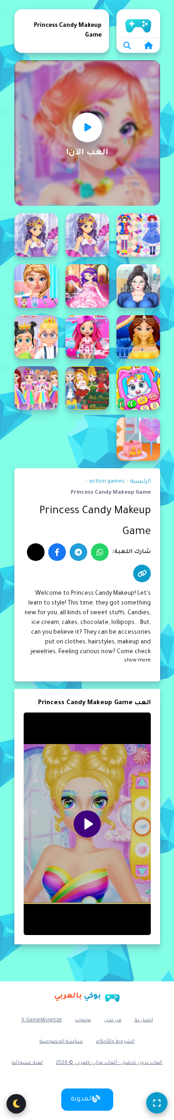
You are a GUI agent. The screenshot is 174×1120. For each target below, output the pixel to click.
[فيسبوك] (57, 552)
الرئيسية (138, 23)
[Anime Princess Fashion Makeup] (138, 286)
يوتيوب (83, 1020)
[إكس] (36, 552)
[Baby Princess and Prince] (36, 337)
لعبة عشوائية (27, 1063)
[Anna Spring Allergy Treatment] (36, 286)
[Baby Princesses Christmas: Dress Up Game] (87, 388)
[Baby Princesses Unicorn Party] (36, 388)
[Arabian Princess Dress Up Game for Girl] (138, 337)
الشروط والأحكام (115, 1041)
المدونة (82, 1099)
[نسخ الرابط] (142, 573)
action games (107, 482)
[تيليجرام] (78, 552)
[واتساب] (100, 552)
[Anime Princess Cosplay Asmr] (138, 235)
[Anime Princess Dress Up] (87, 235)
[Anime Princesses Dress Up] (87, 286)
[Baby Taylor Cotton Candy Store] (138, 439)
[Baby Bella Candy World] (87, 337)
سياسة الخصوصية (61, 1041)
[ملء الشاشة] (157, 1103)
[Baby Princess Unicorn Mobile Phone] (138, 388)
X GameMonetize (41, 1020)
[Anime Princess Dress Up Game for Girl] (36, 235)
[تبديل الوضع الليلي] (16, 1104)
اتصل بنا (144, 1020)
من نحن (113, 1020)
